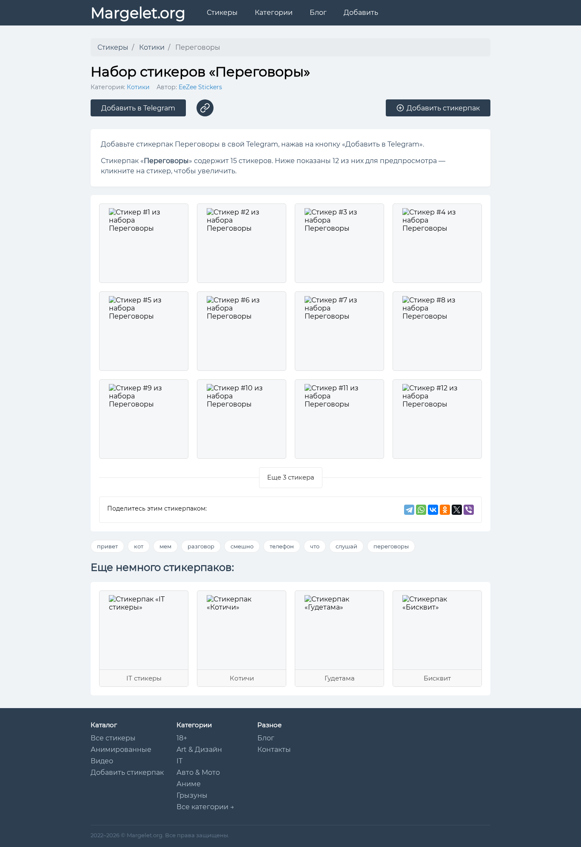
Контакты (274, 749)
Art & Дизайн (199, 749)
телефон (282, 546)
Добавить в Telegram (138, 108)
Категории (274, 12)
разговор (201, 546)
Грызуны (192, 795)
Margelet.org (138, 13)
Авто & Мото (198, 772)
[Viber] (469, 510)
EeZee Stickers (200, 87)
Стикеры (222, 12)
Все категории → (205, 807)
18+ (182, 738)
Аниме (189, 784)
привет (107, 546)
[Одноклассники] (445, 510)
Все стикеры (113, 738)
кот (138, 546)
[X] (457, 510)
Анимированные (121, 749)
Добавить (361, 12)
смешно (242, 546)
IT (179, 761)
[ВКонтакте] (433, 510)
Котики (138, 87)
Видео (102, 761)
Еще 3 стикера (290, 477)
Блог (318, 12)
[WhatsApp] (421, 510)
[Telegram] (409, 510)
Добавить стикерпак (127, 772)
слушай (346, 546)
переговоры (391, 546)
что (314, 546)
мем (165, 546)
